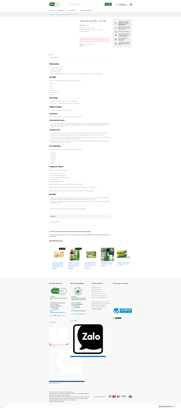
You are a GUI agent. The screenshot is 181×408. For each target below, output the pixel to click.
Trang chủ (52, 10)
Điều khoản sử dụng (96, 291)
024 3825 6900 (76, 307)
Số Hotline (121, 3)
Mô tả (51, 55)
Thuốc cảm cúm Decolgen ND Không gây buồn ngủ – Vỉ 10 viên (123, 264)
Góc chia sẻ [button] (72, 10)
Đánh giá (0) (55, 57)
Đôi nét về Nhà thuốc (86, 10)
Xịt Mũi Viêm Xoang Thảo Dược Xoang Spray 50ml (107, 263)
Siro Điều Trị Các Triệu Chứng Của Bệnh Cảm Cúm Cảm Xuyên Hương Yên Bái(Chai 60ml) (74, 264)
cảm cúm (84, 45)
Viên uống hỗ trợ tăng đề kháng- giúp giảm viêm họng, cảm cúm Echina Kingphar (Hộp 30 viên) (58, 264)
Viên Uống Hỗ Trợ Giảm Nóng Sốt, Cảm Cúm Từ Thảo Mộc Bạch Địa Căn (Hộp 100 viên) (90, 264)
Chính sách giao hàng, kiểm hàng (99, 297)
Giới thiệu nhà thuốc (96, 287)
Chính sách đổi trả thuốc (97, 293)
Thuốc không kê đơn (89, 44)
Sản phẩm (57, 14)
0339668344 (88, 234)
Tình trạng (82, 25)
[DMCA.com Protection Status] (117, 318)
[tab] (80, 55)
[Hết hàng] (58, 254)
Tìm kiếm (108, 4)
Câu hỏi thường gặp (96, 289)
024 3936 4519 (55, 309)
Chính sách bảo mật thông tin (99, 295)
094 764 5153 (97, 309)
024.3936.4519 (98, 234)
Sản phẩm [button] (61, 10)
